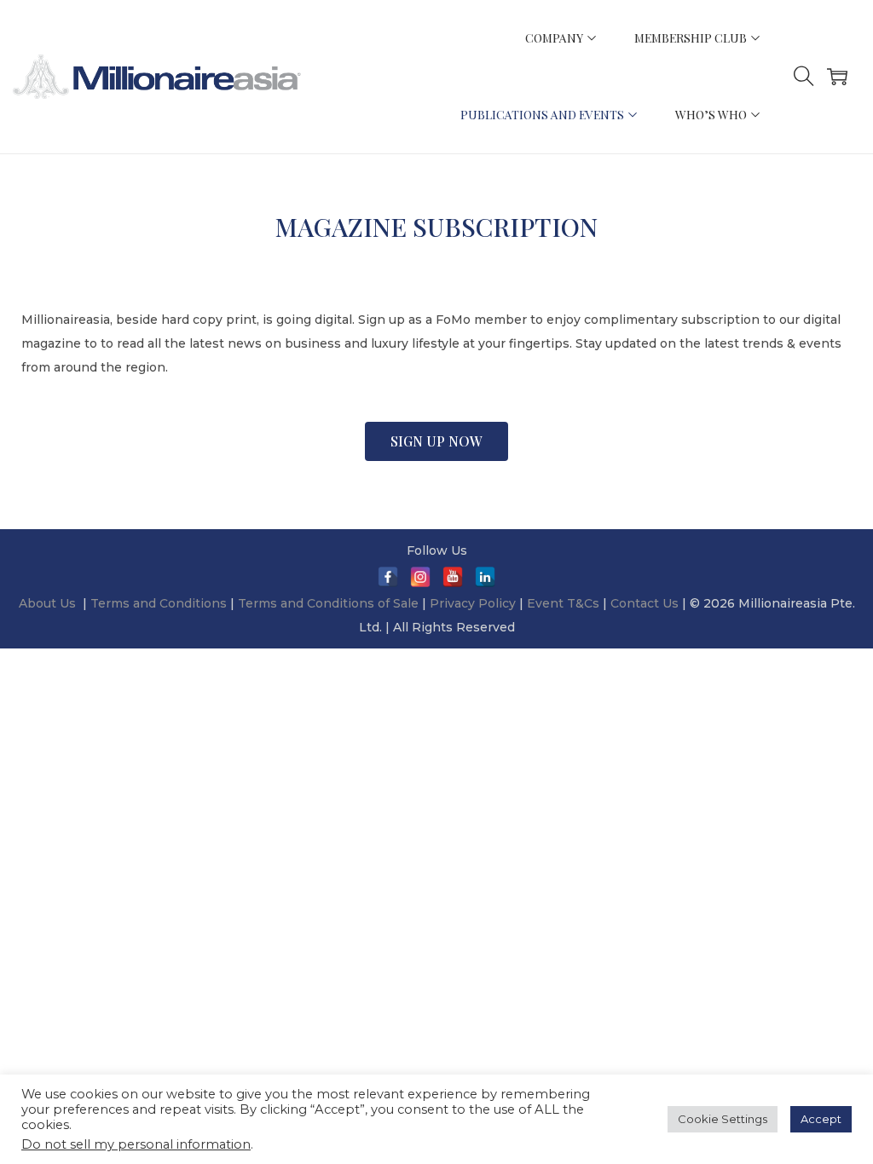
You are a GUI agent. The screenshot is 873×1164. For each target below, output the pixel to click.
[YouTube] (452, 577)
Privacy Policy (473, 603)
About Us (47, 603)
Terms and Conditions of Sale (330, 603)
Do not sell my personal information (136, 1144)
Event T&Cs (563, 603)
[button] (436, 441)
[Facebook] (388, 577)
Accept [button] (821, 1119)
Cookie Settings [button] (722, 1119)
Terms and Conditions (160, 603)
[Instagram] (420, 577)
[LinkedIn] (485, 577)
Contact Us (644, 603)
